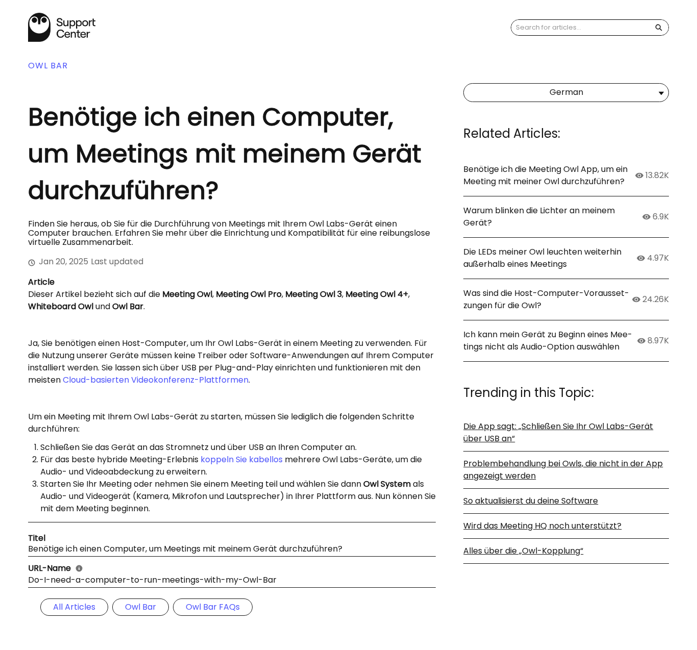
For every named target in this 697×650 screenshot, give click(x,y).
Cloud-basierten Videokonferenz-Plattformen (155, 380)
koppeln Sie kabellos (242, 459)
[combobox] (580, 27)
